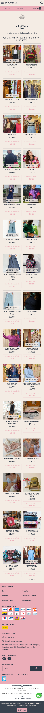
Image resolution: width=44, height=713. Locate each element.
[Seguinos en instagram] (4, 658)
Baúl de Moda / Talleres (29, 595)
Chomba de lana (31, 65)
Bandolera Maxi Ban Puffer (32, 495)
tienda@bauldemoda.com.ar (14, 641)
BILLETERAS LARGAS (31, 531)
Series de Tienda (27, 600)
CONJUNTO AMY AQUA (12, 493)
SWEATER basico (31, 239)
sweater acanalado (12, 349)
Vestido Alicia (12, 384)
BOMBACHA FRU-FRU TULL (31, 421)
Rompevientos (32, 204)
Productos (25, 591)
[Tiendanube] (22, 686)
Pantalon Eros (12, 65)
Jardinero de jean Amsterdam (12, 422)
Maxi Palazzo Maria (12, 239)
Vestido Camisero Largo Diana (31, 385)
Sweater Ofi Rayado (31, 135)
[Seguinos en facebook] (9, 658)
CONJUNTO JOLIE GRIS (32, 458)
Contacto (5, 595)
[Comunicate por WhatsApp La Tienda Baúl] (39, 695)
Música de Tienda (7, 600)
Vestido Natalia (32, 566)
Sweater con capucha (12, 169)
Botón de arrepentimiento (22, 698)
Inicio (4, 591)
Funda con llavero (12, 531)
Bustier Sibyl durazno (12, 458)
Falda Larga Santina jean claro (12, 313)
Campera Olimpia (32, 274)
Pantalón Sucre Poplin (12, 204)
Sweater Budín (32, 312)
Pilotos (31, 169)
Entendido (22, 710)
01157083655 (9, 637)
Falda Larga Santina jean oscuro (12, 275)
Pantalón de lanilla (12, 100)
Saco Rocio (12, 134)
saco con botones (31, 100)
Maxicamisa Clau (32, 349)
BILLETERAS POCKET (12, 566)
